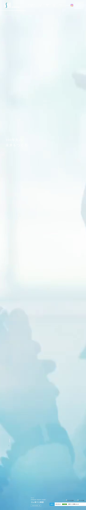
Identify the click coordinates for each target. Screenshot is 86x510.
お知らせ (60, 5)
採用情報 (54, 5)
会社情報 (40, 5)
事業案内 (47, 5)
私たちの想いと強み (31, 5)
